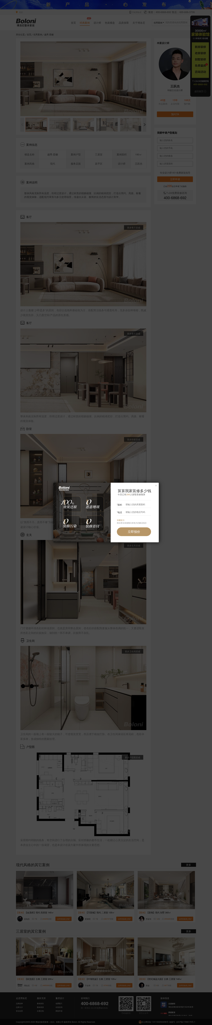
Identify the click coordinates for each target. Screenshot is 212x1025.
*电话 (119, 512)
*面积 (119, 504)
